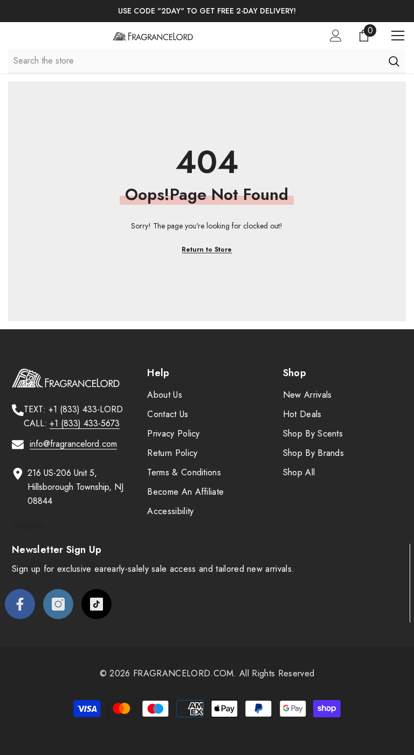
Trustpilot (28, 526)
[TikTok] (96, 604)
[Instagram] (58, 604)
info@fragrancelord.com (73, 444)
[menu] (397, 35)
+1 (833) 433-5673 (85, 423)
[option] (207, 11)
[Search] (394, 61)
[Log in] (336, 35)
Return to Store (207, 249)
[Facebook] (20, 604)
